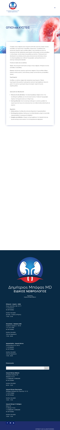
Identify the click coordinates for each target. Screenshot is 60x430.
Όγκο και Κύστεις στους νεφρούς (30, 175)
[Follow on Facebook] (7, 423)
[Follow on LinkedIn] (13, 423)
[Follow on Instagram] (10, 423)
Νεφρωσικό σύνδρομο (30, 241)
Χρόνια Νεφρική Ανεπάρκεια (30, 137)
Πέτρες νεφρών (30, 166)
